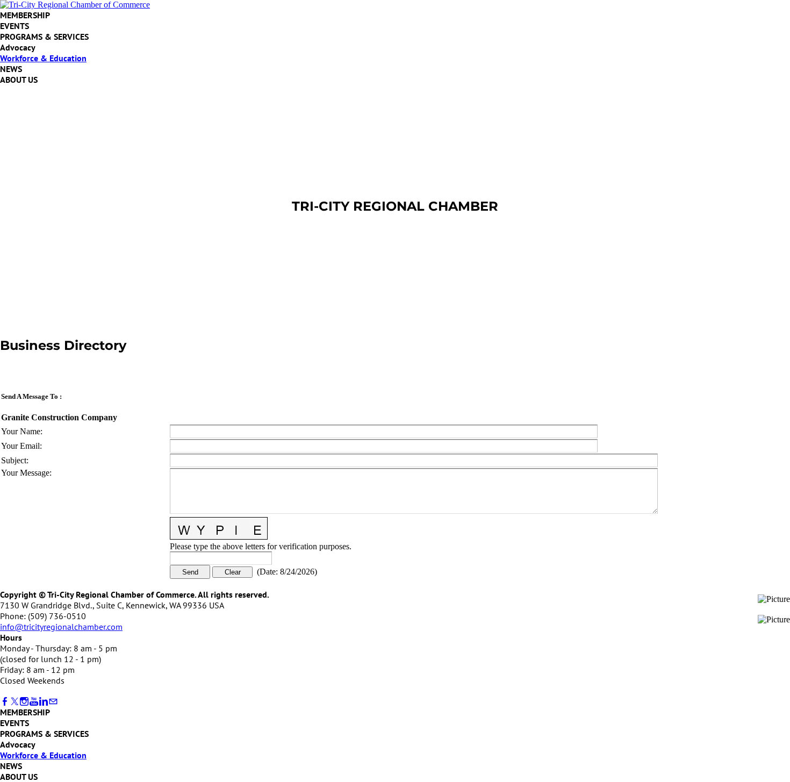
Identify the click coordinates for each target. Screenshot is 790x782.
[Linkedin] (43, 701)
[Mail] (53, 701)
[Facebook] (5, 701)
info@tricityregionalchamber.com (61, 626)
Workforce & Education (43, 58)
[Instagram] (24, 701)
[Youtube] (34, 701)
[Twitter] (14, 701)
